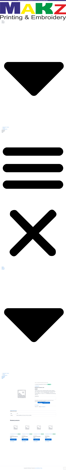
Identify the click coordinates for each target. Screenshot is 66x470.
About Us (3, 21)
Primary (4, 374)
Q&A (2, 132)
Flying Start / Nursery (6, 373)
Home (3, 20)
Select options (13, 439)
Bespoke (3, 131)
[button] (33, 200)
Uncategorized (39, 382)
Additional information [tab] (13, 411)
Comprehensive (5, 375)
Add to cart (40, 402)
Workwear (3, 130)
